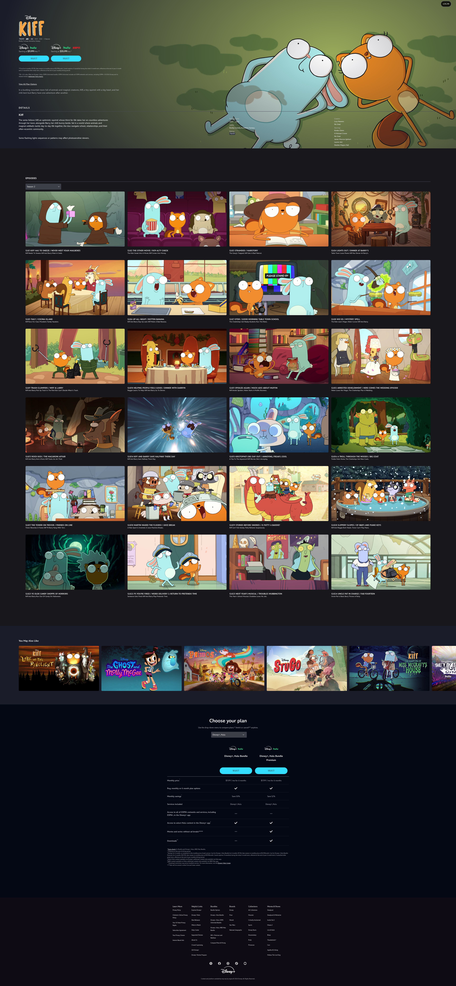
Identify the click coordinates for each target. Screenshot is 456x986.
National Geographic (235, 930)
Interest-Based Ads (178, 940)
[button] (200, 906)
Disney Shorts (252, 930)
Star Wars (232, 925)
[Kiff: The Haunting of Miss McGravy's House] (389, 668)
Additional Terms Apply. (35, 76)
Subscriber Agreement (179, 930)
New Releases (196, 920)
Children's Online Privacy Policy (180, 916)
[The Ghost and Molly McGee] (141, 668)
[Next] (451, 668)
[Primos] (224, 668)
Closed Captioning (197, 945)
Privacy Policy (177, 910)
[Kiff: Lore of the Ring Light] (59, 668)
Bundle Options (215, 910)
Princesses (251, 945)
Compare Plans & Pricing (218, 943)
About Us (194, 940)
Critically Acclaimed (254, 920)
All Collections (252, 910)
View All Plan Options (28, 84)
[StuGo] (307, 668)
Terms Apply (172, 849)
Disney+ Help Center (224, 863)
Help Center (195, 930)
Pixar (231, 915)
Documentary (252, 935)
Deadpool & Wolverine (274, 915)
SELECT (34, 58)
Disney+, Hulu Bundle (217, 915)
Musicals (251, 915)
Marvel (231, 920)
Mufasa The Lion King (273, 955)
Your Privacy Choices (179, 935)
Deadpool (270, 910)
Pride (250, 940)
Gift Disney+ (195, 950)
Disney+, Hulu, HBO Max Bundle (218, 929)
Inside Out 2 (271, 920)
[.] (210, 963)
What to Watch (196, 925)
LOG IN (446, 4)
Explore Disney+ (197, 910)
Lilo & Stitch (271, 930)
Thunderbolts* (271, 940)
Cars (268, 945)
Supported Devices (197, 935)
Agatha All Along (272, 950)
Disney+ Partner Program (199, 955)
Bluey (269, 935)
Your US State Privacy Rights (179, 924)
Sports (250, 925)
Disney (231, 910)
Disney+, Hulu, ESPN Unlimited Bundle (217, 921)
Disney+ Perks (196, 915)
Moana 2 (270, 925)
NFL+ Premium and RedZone (216, 936)
